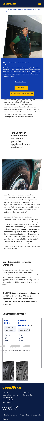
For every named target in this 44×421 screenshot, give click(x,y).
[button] (40, 4)
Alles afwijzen (21, 87)
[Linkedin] (4, 407)
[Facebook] (16, 407)
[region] (22, 78)
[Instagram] (10, 407)
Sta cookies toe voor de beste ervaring (22, 93)
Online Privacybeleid (9, 76)
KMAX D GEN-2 (7, 321)
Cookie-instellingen (20, 81)
